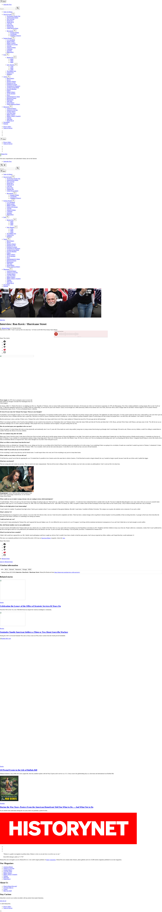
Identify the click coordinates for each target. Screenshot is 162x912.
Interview (2, 320)
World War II (10, 22)
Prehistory (9, 74)
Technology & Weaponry (13, 86)
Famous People (7, 38)
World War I (10, 20)
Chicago (24, 569)
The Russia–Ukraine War (13, 16)
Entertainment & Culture (13, 96)
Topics (5, 76)
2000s (11, 59)
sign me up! (3, 901)
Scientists (9, 50)
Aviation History (11, 111)
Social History (10, 102)
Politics (9, 90)
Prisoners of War (11, 83)
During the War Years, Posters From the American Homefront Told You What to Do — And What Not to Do (46, 807)
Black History (10, 78)
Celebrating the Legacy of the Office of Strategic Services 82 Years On (30, 606)
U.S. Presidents (11, 40)
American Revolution (12, 17)
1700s (11, 66)
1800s (11, 62)
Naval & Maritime (11, 89)
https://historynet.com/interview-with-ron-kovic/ (67, 572)
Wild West (9, 101)
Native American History (13, 104)
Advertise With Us (8, 887)
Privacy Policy (7, 126)
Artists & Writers (11, 47)
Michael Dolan (6, 328)
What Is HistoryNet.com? (10, 886)
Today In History (7, 12)
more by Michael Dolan (6, 561)
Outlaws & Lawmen (12, 44)
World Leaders (11, 41)
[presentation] (13, 14)
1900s (11, 60)
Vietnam (9, 117)
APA (2, 569)
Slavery (9, 80)
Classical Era (10, 72)
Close (3, 1)
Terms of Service (7, 128)
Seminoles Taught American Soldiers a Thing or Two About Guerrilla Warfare (34, 632)
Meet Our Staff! (7, 890)
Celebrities (9, 49)
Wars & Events (7, 14)
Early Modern (10, 65)
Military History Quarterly (14, 116)
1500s (11, 69)
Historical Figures (11, 98)
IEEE (29, 569)
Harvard (11, 569)
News (8, 95)
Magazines (6, 107)
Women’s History (11, 81)
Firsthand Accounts (12, 84)
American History (11, 108)
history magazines (51, 859)
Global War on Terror (12, 28)
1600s (11, 68)
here (64, 538)
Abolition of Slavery (15, 35)
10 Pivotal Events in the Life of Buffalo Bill (18, 770)
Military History (11, 92)
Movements (10, 31)
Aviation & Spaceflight (13, 87)
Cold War (9, 23)
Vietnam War (10, 27)
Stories (2, 602)
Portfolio (2, 803)
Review (2, 628)
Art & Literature (11, 93)
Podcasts (5, 123)
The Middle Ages (11, 71)
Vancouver (18, 569)
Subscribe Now (7, 4)
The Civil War (10, 19)
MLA (6, 569)
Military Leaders (11, 43)
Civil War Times (11, 113)
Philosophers (10, 52)
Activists (9, 46)
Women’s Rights (14, 32)
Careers (5, 889)
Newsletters (6, 122)
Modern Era (10, 57)
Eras (4, 54)
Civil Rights (13, 34)
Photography (10, 99)
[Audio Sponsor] (93, 334)
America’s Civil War (12, 110)
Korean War (10, 25)
